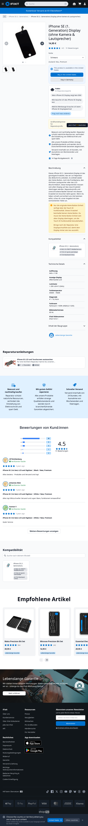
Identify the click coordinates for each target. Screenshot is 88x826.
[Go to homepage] (13, 4)
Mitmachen (29, 721)
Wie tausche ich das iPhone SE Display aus (66, 101)
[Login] (85, 4)
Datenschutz (7, 749)
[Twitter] (56, 791)
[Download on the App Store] (33, 743)
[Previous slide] (41, 660)
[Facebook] (52, 791)
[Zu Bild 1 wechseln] (23, 62)
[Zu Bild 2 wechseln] (25, 62)
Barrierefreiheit (9, 742)
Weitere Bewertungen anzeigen (44, 531)
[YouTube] (66, 791)
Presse (27, 714)
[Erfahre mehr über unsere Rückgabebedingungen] (72, 158)
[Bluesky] (75, 791)
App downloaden (32, 737)
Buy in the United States (67, 75)
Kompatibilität (55, 239)
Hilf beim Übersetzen (11, 791)
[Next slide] (47, 660)
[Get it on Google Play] (34, 750)
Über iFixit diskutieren (11, 721)
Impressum (7, 745)
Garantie (6, 760)
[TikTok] (47, 791)
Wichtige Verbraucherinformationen (13, 768)
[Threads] (79, 791)
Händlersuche (30, 728)
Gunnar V (12, 507)
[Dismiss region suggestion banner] (82, 820)
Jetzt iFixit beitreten (77, 125)
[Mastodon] (70, 791)
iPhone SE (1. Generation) (18, 16)
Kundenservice (8, 717)
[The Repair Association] (83, 791)
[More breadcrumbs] (4, 16)
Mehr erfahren (14, 693)
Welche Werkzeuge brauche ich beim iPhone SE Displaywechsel (66, 108)
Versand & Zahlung (10, 764)
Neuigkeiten (29, 717)
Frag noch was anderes (61, 113)
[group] (6, 43)
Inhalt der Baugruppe (58, 326)
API (4, 728)
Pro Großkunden (31, 725)
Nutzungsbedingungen (12, 753)
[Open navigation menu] (2, 4)
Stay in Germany (67, 80)
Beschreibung (55, 168)
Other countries (72, 820)
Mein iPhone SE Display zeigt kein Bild (66, 95)
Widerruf (6, 756)
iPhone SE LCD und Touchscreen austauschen (35, 359)
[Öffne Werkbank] (74, 4)
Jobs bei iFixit (8, 725)
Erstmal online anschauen (68, 728)
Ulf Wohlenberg (15, 459)
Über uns (6, 714)
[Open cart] (79, 4)
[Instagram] (61, 791)
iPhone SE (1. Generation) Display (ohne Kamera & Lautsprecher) (55, 16)
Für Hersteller (30, 732)
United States (54, 820)
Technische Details (57, 264)
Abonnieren (70, 723)
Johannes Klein (15, 483)
